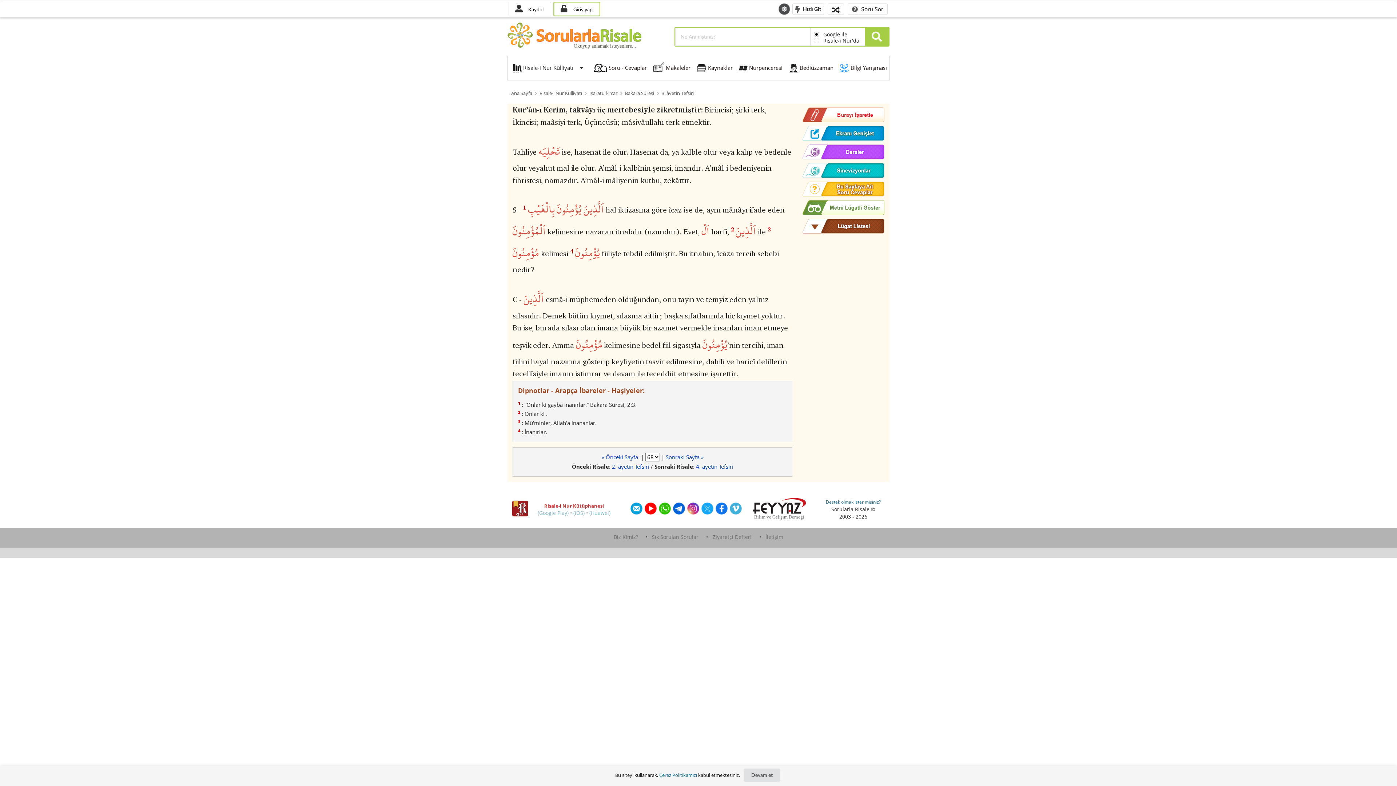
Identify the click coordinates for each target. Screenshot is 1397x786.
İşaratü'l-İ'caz (603, 93)
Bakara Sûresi (639, 93)
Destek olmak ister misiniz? (853, 502)
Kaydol (535, 9)
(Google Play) (553, 512)
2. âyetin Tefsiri (630, 466)
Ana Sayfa (521, 93)
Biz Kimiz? (626, 536)
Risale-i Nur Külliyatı (561, 93)
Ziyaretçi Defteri (732, 536)
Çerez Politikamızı (678, 775)
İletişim (774, 536)
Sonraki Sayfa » (685, 457)
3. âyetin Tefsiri (678, 93)
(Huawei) (599, 512)
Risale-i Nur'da (841, 40)
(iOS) (579, 512)
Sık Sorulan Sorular (675, 536)
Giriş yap (582, 9)
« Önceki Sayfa (621, 457)
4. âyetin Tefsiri (714, 466)
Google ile (835, 34)
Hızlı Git (811, 8)
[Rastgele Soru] (836, 9)
